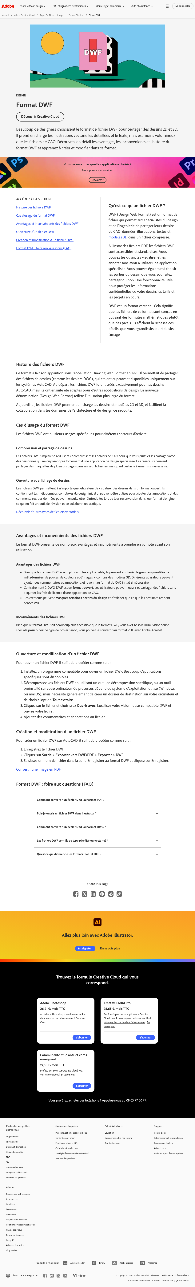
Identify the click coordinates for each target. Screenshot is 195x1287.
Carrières (10, 1204)
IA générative (12, 1136)
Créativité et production (66, 1148)
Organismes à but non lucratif (118, 1138)
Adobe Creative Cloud (24, 15)
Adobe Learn (160, 1148)
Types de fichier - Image (51, 15)
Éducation (109, 1133)
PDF (8, 1157)
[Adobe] (8, 6)
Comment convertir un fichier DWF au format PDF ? (70, 800)
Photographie (12, 1141)
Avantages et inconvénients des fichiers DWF (47, 224)
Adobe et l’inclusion (15, 1245)
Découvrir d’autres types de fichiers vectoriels (47, 512)
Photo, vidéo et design (31, 6)
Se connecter (183, 6)
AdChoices (184, 1280)
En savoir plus (110, 948)
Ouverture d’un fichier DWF (35, 232)
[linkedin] (65, 1276)
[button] (168, 6)
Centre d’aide (160, 1133)
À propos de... (12, 1199)
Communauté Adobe (163, 1143)
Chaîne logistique (14, 1230)
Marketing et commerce (108, 6)
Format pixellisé (76, 15)
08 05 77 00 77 (136, 1100)
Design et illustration (16, 1147)
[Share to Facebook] (75, 894)
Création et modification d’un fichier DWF (45, 240)
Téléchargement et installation (168, 1138)
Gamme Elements (14, 1167)
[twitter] (58, 1276)
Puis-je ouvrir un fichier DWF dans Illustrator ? (67, 813)
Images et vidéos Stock (17, 1172)
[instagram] (52, 1276)
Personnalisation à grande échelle (71, 1133)
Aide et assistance (140, 6)
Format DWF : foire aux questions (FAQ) (43, 248)
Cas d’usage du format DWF (35, 215)
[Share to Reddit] (110, 894)
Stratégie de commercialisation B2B (72, 1153)
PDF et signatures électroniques (69, 6)
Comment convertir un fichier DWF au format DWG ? (71, 827)
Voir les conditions (49, 1074)
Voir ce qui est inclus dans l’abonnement (124, 1022)
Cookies (156, 1280)
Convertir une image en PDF (38, 769)
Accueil (5, 15)
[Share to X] (84, 894)
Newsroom (11, 1214)
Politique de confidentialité (174, 1275)
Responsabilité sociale (16, 1219)
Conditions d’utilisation (139, 1280)
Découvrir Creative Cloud (40, 116)
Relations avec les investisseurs (20, 1224)
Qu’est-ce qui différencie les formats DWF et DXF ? (69, 854)
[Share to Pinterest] (102, 894)
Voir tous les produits (16, 1177)
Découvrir (97, 180)
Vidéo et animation (15, 1152)
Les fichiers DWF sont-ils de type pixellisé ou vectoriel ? (72, 840)
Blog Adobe (11, 1250)
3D (7, 1162)
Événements (12, 1209)
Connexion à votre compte (18, 1194)
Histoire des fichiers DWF (33, 207)
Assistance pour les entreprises (168, 1153)
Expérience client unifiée (66, 1143)
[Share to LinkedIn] (93, 894)
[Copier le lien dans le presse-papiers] (119, 894)
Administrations (112, 1143)
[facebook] (45, 1276)
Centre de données (15, 1235)
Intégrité (10, 1240)
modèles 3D (118, 237)
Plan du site (167, 1280)
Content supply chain (65, 1138)
